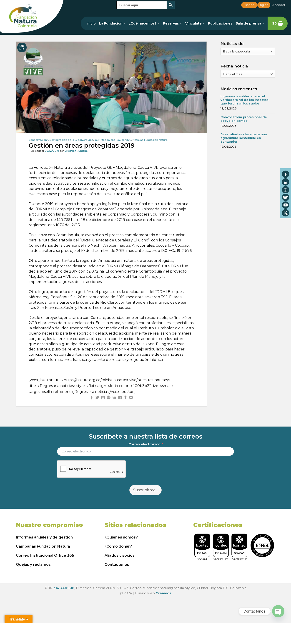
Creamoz (163, 593)
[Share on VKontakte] (114, 398)
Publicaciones (220, 23)
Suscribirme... (145, 490)
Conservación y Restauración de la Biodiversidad (61, 139)
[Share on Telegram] (131, 398)
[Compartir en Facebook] (92, 398)
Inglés (263, 5)
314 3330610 (63, 588)
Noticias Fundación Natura (150, 139)
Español (249, 5)
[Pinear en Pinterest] (108, 398)
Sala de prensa (248, 23)
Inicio (91, 23)
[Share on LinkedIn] (120, 398)
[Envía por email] (103, 398)
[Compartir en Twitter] (97, 398)
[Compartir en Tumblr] (125, 398)
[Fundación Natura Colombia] (31, 16)
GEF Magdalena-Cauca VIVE (113, 139)
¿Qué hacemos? (143, 23)
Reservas (171, 23)
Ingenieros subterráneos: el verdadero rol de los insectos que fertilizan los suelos (244, 99)
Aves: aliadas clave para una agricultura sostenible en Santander (244, 137)
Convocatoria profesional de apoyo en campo (244, 118)
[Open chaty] (278, 611)
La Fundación (111, 23)
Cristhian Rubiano (76, 150)
